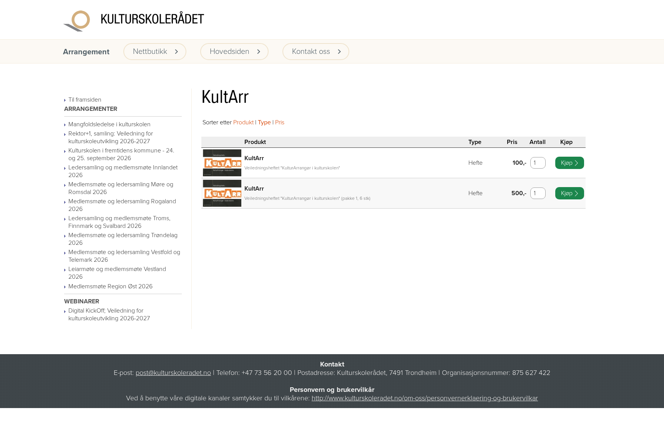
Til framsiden (84, 100)
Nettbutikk (150, 51)
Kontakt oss (311, 51)
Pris (279, 122)
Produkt (243, 122)
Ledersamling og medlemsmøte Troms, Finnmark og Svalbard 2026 (119, 222)
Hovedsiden (229, 51)
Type (264, 122)
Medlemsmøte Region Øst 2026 (110, 286)
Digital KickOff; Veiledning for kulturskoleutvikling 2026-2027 (109, 314)
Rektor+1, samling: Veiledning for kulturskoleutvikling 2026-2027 (110, 137)
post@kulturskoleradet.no (173, 372)
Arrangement (86, 52)
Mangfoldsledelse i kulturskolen (109, 124)
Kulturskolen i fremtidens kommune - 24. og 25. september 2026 (121, 154)
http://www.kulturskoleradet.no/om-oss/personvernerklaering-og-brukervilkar (425, 398)
